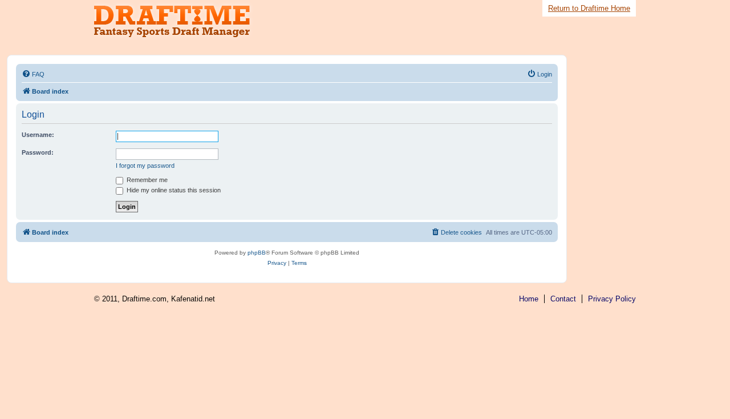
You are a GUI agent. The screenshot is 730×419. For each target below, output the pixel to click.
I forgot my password (145, 165)
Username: (38, 134)
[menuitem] (33, 74)
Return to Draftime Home (589, 8)
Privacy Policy (612, 299)
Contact (563, 299)
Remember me (146, 179)
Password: (38, 152)
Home (528, 299)
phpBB (257, 252)
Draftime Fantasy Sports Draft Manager (179, 21)
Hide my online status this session (173, 190)
